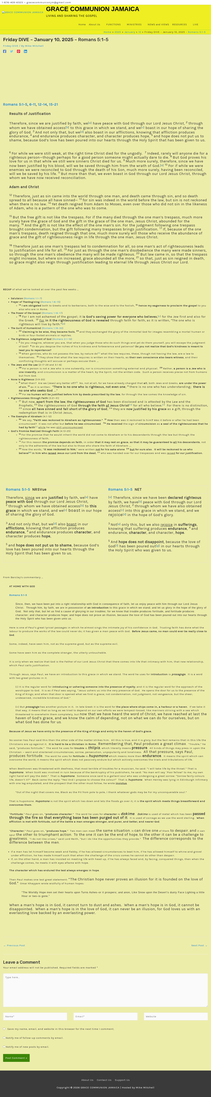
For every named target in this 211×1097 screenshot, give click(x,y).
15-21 (53, 104)
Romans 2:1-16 (62, 339)
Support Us (122, 1079)
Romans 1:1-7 (33, 298)
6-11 (32, 104)
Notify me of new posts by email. (27, 1046)
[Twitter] (11, 51)
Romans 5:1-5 (197, 31)
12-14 (42, 104)
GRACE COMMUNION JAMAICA (92, 9)
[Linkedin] (25, 51)
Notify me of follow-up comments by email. (34, 1037)
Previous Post (14, 945)
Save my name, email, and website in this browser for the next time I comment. (60, 1028)
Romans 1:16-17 (52, 313)
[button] (202, 24)
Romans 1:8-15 (50, 301)
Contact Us (104, 1079)
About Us (87, 1079)
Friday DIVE (10, 45)
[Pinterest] (18, 51)
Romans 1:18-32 (52, 328)
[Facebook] (4, 51)
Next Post (199, 945)
